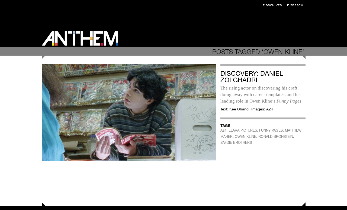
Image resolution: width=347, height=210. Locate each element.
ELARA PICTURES (243, 130)
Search (296, 5)
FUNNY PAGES (271, 130)
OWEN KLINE (245, 137)
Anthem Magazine (80, 38)
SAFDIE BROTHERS (236, 143)
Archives (273, 5)
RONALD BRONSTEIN (275, 137)
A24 (269, 109)
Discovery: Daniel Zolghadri (251, 76)
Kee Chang (239, 109)
